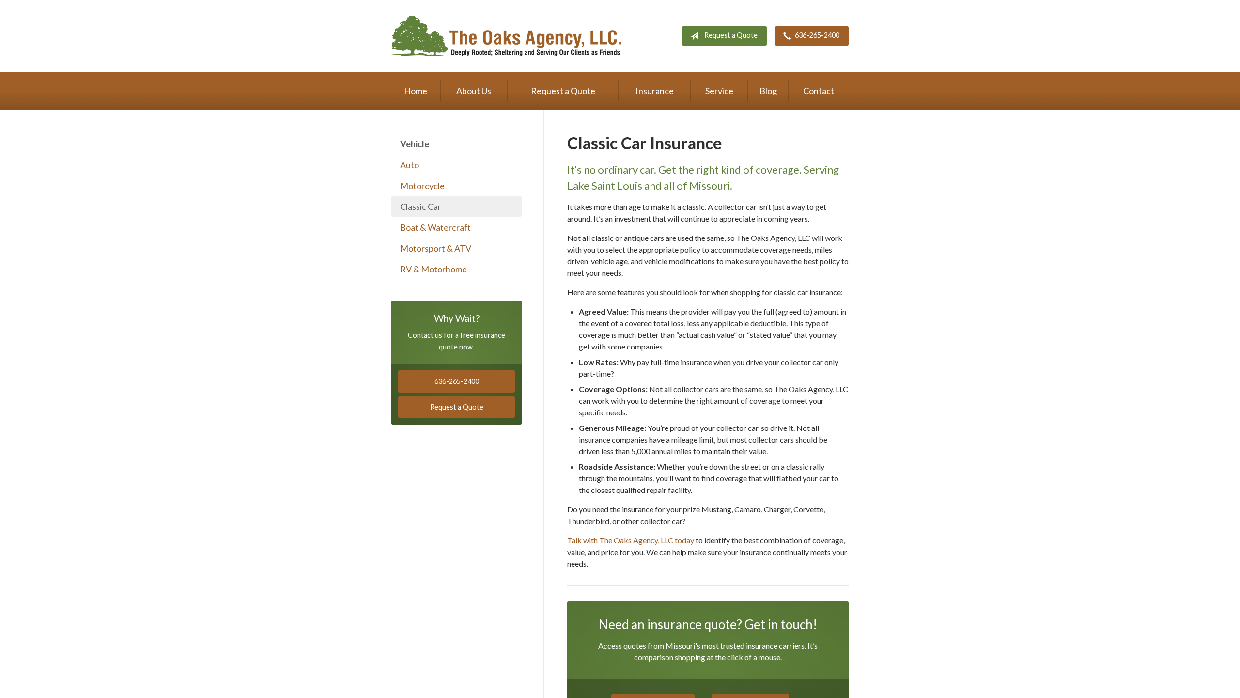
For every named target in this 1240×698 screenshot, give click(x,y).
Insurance (655, 90)
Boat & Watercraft (435, 227)
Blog (768, 90)
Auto (409, 164)
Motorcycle (422, 185)
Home (415, 90)
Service (719, 90)
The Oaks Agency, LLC (506, 36)
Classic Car (420, 206)
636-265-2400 (817, 35)
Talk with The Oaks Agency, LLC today (630, 540)
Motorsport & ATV (435, 248)
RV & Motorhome (433, 269)
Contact (818, 90)
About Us (473, 90)
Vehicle (414, 144)
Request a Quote (731, 35)
